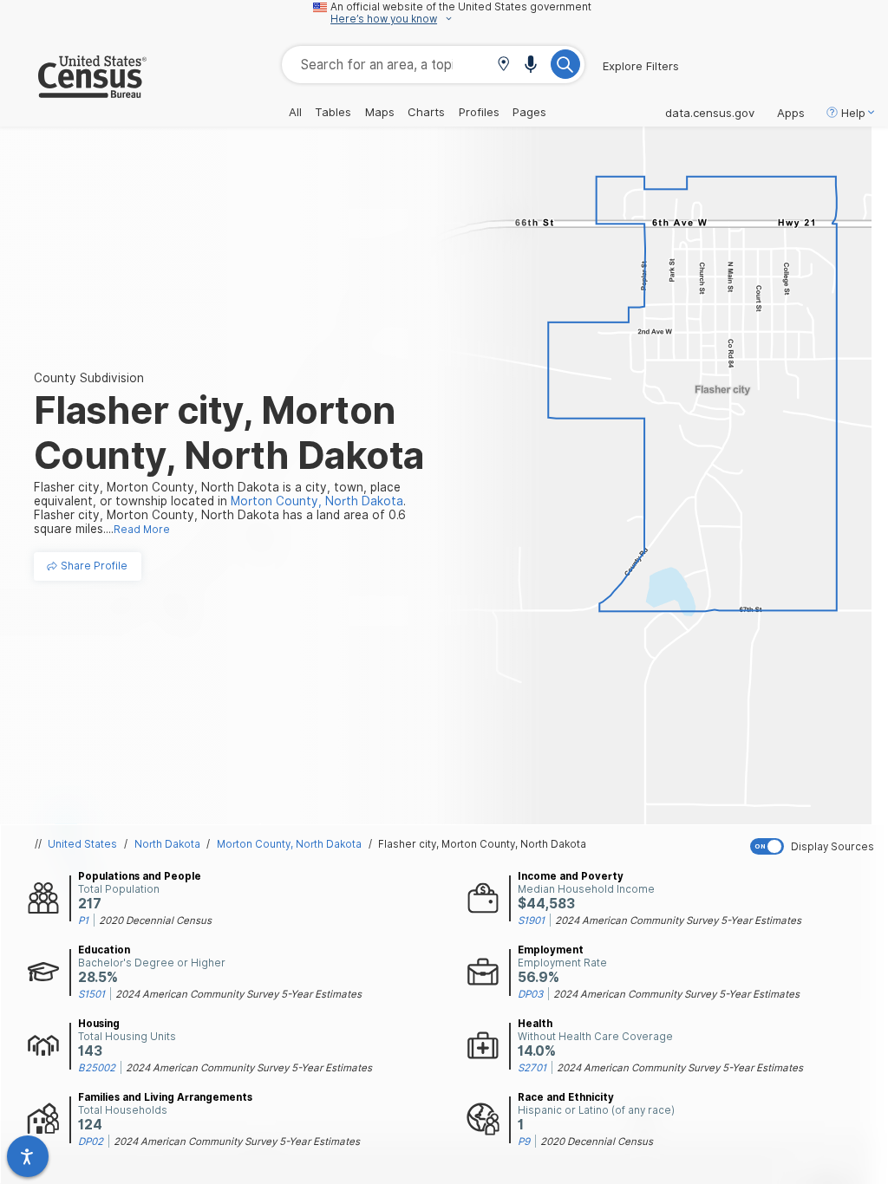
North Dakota (167, 844)
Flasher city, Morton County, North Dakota (482, 844)
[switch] (815, 846)
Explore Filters (641, 66)
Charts (426, 112)
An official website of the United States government (460, 7)
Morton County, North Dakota (289, 844)
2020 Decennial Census (155, 920)
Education (104, 950)
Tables (333, 112)
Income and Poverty (571, 876)
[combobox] (433, 64)
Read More (142, 530)
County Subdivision (89, 378)
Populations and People (139, 876)
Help (853, 113)
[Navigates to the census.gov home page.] (73, 91)
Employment (551, 950)
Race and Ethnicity (566, 1097)
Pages (529, 112)
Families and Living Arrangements (165, 1097)
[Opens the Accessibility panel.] (28, 1156)
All (295, 112)
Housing (99, 1024)
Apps (791, 113)
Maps (380, 112)
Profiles (479, 112)
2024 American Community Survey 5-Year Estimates (678, 920)
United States (82, 844)
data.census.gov (709, 113)
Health (535, 1024)
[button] (503, 65)
